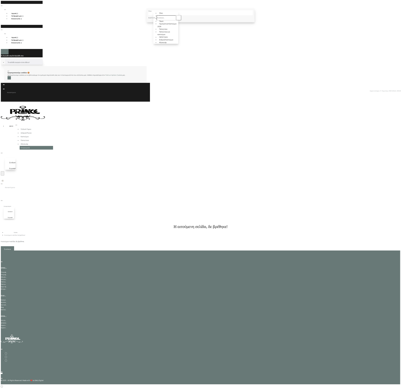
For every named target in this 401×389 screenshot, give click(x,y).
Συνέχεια (7, 249)
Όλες (161, 13)
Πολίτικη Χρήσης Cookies (113, 75)
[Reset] (5, 51)
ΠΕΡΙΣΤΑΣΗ (163, 37)
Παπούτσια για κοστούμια (163, 33)
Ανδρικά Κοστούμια (166, 40)
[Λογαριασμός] (7, 156)
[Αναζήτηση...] (2, 173)
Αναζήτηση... (152, 18)
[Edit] (2, 5)
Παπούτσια (163, 29)
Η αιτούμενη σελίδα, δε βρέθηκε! (14, 235)
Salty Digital (39, 380)
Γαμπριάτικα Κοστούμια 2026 (166, 25)
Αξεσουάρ (163, 42)
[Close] (1, 2)
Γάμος (161, 21)
